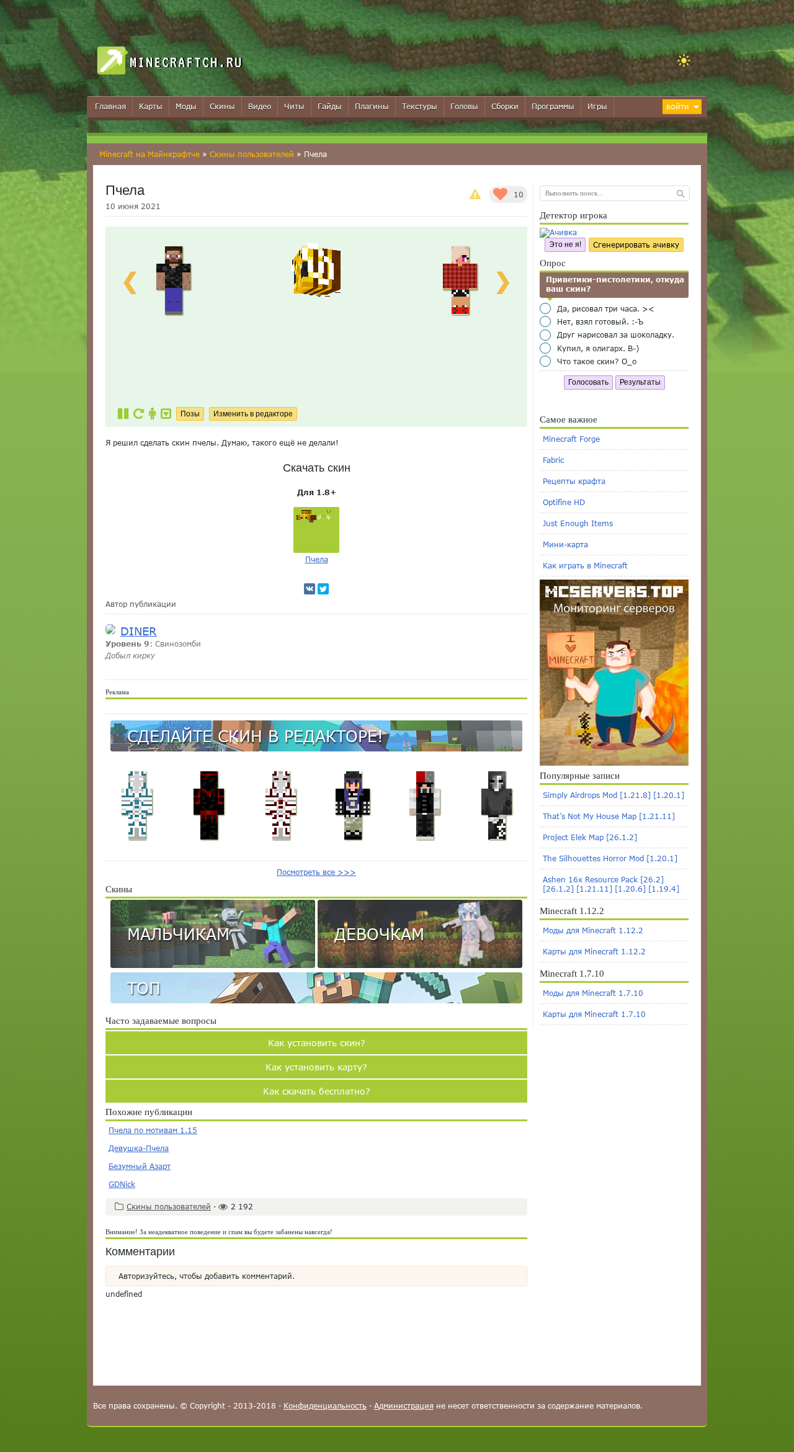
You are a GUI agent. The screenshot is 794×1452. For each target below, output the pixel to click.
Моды (186, 106)
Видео (259, 106)
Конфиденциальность (325, 1405)
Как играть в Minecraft (585, 565)
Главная (110, 106)
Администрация (404, 1405)
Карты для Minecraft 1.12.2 (594, 951)
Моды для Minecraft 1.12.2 (593, 930)
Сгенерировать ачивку (636, 244)
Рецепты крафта (574, 481)
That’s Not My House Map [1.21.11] (609, 816)
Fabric (553, 460)
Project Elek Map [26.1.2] (590, 837)
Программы (553, 106)
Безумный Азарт (140, 1166)
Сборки (505, 106)
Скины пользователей (252, 154)
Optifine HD (564, 502)
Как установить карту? (316, 1067)
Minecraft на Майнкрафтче (149, 154)
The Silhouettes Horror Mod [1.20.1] (610, 858)
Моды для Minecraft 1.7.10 (593, 993)
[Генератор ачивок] (558, 232)
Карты (151, 106)
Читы (294, 106)
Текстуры (419, 106)
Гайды (330, 106)
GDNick (122, 1184)
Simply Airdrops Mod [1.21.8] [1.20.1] (613, 795)
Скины (222, 106)
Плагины (372, 106)
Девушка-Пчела (139, 1148)
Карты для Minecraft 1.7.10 (594, 1014)
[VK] (309, 588)
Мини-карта (565, 544)
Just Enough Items (578, 523)
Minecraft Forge (571, 439)
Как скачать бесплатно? (316, 1091)
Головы (464, 106)
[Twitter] (323, 588)
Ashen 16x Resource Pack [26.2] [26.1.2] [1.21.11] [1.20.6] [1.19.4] (611, 884)
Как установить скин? (316, 1042)
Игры (597, 106)
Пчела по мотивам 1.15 (153, 1130)
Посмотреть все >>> (316, 872)
